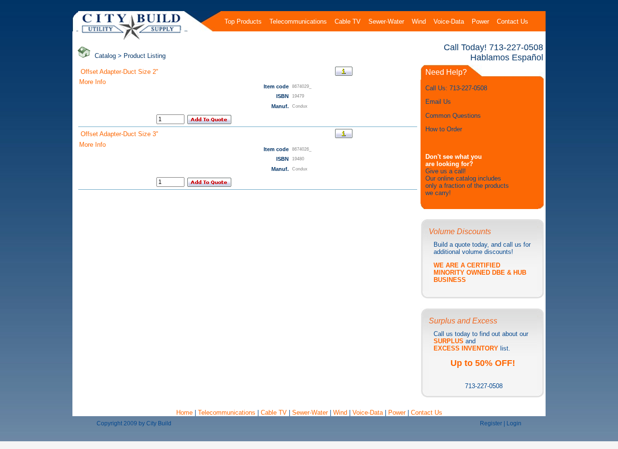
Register (491, 423)
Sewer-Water (310, 412)
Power (397, 412)
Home (185, 412)
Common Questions (453, 115)
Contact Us (426, 412)
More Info (92, 81)
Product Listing (145, 55)
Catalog (105, 55)
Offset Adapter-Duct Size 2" (119, 71)
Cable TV (274, 412)
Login (513, 423)
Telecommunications (226, 412)
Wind (341, 412)
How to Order (443, 129)
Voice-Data (367, 412)
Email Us (438, 101)
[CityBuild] (132, 39)
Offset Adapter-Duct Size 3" (119, 134)
